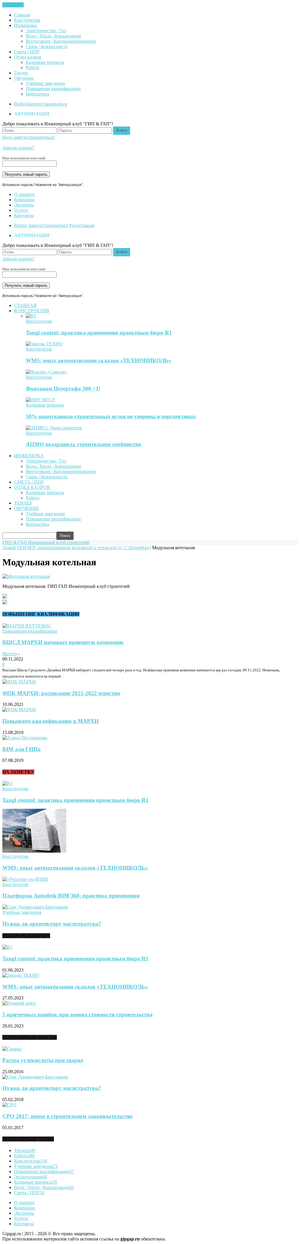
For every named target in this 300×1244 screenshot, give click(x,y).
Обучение (24, 78)
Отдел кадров (27, 56)
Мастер (9, 653)
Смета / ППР (27, 51)
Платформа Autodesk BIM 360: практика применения (70, 896)
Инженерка (25, 25)
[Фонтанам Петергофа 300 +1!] (46, 371)
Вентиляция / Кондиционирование (61, 41)
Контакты (24, 215)
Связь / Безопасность (46, 46)
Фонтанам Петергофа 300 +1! (63, 388)
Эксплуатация (30, 1176)
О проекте (24, 194)
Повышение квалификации (53, 88)
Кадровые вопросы (45, 62)
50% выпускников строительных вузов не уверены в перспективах (111, 416)
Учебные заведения (45, 83)
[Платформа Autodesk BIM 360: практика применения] (25, 879)
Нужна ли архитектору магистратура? (51, 924)
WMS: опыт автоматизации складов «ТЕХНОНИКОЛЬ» (98, 360)
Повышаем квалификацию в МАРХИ (50, 721)
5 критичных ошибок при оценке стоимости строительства (77, 1014)
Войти (20, 103)
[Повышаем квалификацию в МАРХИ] (19, 709)
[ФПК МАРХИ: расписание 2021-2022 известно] (19, 681)
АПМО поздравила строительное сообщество (83, 444)
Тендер (21, 72)
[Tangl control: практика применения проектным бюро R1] (31, 315)
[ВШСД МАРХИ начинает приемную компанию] (27, 625)
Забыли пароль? (18, 147)
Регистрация (81, 225)
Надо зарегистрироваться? (28, 137)
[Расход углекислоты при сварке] (11, 1048)
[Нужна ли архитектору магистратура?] (35, 907)
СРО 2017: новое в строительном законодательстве (67, 1116)
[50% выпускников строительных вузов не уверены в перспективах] (40, 399)
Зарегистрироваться (47, 103)
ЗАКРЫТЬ (13, 4)
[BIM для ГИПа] (24, 737)
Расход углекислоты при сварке (42, 1060)
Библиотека (37, 93)
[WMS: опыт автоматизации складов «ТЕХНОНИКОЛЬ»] (44, 343)
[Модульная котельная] (26, 576)
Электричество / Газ (46, 30)
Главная (22, 14)
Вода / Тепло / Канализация (53, 35)
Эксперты (24, 204)
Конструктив (27, 20)
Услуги (21, 210)
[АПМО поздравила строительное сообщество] (53, 427)
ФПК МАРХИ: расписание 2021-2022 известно (61, 693)
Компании (24, 199)
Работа (32, 67)
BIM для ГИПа (21, 749)
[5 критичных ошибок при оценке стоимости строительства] (18, 1003)
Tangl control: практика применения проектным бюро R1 (99, 333)
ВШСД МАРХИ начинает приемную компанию (63, 642)
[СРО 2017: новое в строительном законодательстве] (9, 1104)
